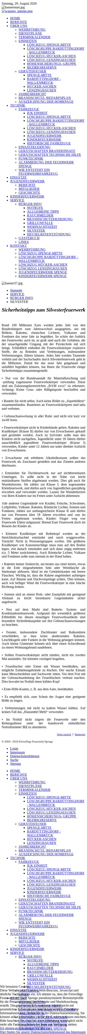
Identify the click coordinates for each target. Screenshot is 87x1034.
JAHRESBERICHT (32, 94)
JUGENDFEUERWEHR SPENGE (43, 272)
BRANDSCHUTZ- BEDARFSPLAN (45, 98)
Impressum (17, 752)
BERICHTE (18, 22)
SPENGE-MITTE (39, 75)
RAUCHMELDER (40, 215)
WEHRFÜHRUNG (32, 29)
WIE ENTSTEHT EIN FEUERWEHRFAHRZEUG (38, 171)
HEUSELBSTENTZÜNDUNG (49, 234)
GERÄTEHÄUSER (32, 71)
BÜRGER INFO (30, 204)
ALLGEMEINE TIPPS (43, 211)
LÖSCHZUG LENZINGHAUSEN (51, 60)
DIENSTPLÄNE (30, 33)
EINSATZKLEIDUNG (34, 147)
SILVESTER (36, 230)
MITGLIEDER (29, 189)
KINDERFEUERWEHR (44, 139)
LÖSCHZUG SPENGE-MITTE (49, 45)
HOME (15, 18)
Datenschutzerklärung (24, 756)
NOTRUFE (35, 208)
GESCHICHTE (29, 192)
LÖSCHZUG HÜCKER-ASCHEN (51, 56)
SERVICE (17, 200)
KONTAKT (18, 245)
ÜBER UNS (18, 26)
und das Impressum (73, 1032)
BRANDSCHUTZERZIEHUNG (50, 219)
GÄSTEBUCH (29, 238)
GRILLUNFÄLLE (40, 223)
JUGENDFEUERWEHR (44, 136)
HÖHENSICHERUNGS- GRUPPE (51, 64)
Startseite (16, 290)
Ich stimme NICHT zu (34, 1028)
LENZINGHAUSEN (41, 90)
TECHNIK (17, 105)
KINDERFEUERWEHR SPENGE (43, 276)
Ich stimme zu (9, 1028)
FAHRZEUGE (29, 109)
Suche (14, 760)
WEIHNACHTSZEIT (42, 227)
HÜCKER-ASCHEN (41, 86)
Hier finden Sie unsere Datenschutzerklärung (30, 1032)
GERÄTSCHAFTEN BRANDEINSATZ (47, 151)
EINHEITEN (28, 41)
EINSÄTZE (18, 177)
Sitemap (15, 763)
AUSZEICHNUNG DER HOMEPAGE (46, 101)
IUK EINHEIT (37, 113)
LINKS (24, 242)
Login (14, 748)
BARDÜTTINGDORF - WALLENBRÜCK (44, 80)
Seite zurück (64, 734)
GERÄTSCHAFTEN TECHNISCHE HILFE (50, 155)
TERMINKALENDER (34, 37)
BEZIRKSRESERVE (42, 67)
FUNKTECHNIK (31, 158)
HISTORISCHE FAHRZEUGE (49, 143)
